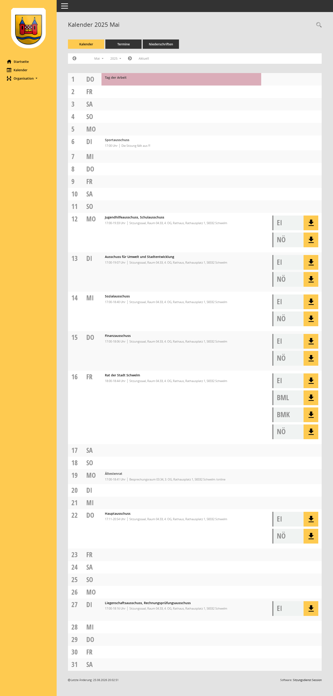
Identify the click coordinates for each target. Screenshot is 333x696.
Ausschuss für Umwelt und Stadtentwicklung (139, 257)
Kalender (20, 70)
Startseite (21, 61)
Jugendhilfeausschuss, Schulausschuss (134, 217)
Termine (123, 44)
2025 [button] (114, 58)
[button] (28, 78)
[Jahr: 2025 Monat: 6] (130, 58)
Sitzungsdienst (307, 680)
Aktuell (144, 58)
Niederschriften (161, 44)
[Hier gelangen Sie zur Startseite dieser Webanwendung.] (28, 28)
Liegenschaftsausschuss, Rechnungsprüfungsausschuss (148, 603)
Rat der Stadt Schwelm (122, 375)
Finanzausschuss (118, 335)
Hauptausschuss (117, 513)
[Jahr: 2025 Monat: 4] (74, 58)
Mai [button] (97, 58)
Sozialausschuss (117, 296)
